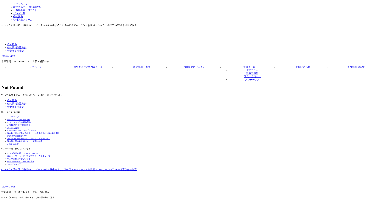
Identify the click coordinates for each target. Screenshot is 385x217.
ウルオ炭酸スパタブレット (19, 159)
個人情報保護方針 (16, 47)
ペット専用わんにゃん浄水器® (20, 161)
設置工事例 (252, 73)
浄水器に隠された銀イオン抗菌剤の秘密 (24, 141)
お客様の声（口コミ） (195, 67)
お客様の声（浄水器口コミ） (20, 125)
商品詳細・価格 (141, 67)
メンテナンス (252, 79)
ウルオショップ (14, 164)
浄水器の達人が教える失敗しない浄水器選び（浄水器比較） (33, 133)
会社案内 (12, 44)
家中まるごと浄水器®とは (88, 67)
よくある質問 (13, 128)
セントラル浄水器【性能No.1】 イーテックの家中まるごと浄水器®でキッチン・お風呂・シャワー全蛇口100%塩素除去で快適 (69, 169)
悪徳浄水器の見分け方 (17, 136)
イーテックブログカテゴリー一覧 (22, 130)
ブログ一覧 (249, 67)
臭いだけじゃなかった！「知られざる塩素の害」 (28, 138)
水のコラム (252, 70)
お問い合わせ (303, 67)
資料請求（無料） (357, 67)
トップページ (34, 67)
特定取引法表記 (15, 50)
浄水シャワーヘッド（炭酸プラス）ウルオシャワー (29, 156)
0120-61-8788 (8, 56)
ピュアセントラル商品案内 (19, 122)
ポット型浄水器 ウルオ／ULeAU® (22, 153)
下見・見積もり (252, 76)
